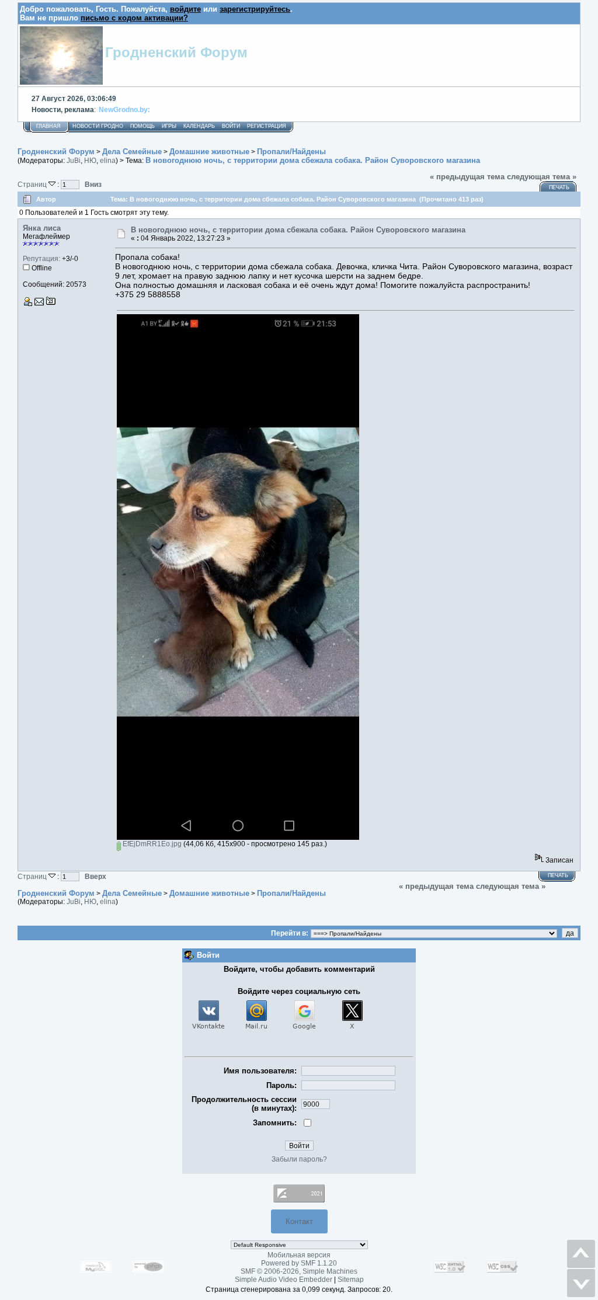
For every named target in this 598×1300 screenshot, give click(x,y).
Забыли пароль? (299, 1159)
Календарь (199, 126)
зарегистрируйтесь (255, 9)
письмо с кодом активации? (134, 17)
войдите (185, 9)
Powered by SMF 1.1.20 (299, 1263)
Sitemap (351, 1279)
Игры (169, 126)
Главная (48, 126)
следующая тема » (541, 176)
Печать (559, 187)
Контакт (299, 1221)
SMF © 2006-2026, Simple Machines (299, 1271)
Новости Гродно (97, 126)
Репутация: (41, 259)
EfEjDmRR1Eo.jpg (151, 844)
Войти (231, 126)
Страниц (33, 184)
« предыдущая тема (467, 176)
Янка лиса (42, 228)
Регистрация (266, 126)
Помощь (142, 126)
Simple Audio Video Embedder (283, 1279)
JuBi (74, 161)
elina (108, 161)
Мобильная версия (299, 1255)
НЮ (90, 161)
